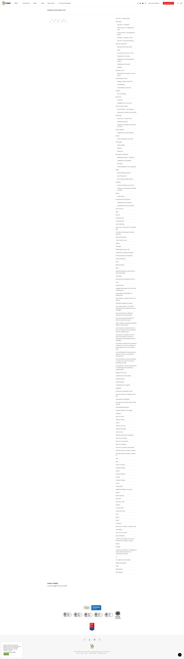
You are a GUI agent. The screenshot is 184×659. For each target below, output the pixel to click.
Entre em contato (120, 416)
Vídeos (117, 268)
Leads (118, 50)
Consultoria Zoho (120, 218)
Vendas (117, 520)
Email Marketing (121, 84)
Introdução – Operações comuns (125, 37)
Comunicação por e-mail (121, 78)
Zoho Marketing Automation (122, 407)
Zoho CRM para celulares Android (125, 179)
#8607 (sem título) (120, 265)
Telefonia (118, 90)
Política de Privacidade (121, 429)
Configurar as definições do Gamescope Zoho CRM (126, 125)
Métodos (118, 243)
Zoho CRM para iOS (121, 176)
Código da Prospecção (121, 563)
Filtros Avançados (120, 129)
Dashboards (120, 151)
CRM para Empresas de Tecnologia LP (125, 435)
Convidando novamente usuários (123, 375)
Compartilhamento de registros (123, 385)
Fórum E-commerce (120, 464)
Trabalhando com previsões (123, 64)
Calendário (118, 182)
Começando (118, 21)
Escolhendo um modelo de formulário (124, 252)
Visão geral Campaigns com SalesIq (124, 303)
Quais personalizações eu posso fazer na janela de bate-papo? (125, 272)
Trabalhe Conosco (102, 653)
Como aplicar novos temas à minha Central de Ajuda (126, 403)
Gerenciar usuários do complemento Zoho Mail (126, 395)
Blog (117, 461)
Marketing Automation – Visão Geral (125, 157)
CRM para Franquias (120, 480)
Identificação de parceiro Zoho (123, 249)
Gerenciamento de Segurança (123, 399)
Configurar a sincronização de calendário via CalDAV (126, 189)
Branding (118, 547)
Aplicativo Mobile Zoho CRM (123, 173)
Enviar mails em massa (121, 240)
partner (117, 517)
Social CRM (119, 100)
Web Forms (120, 163)
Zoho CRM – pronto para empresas (125, 40)
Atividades (119, 67)
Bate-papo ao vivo (120, 70)
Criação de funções (120, 379)
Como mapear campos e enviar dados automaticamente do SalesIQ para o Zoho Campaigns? (125, 308)
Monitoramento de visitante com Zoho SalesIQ (126, 74)
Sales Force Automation (121, 43)
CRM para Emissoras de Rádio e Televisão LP (125, 454)
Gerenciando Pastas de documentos (125, 205)
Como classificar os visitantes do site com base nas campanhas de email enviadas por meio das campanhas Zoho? (126, 329)
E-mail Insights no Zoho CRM (124, 87)
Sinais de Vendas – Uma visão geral (125, 109)
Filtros (117, 261)
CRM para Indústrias (120, 474)
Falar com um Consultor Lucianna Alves (125, 447)
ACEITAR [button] (6, 654)
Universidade (119, 276)
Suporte (117, 492)
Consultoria (118, 523)
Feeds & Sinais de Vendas (122, 106)
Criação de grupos (120, 382)
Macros (117, 193)
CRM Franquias (119, 486)
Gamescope (118, 115)
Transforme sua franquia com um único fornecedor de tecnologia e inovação (125, 539)
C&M (117, 514)
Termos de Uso (119, 432)
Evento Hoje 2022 (120, 495)
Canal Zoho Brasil (120, 221)
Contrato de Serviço (120, 511)
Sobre (78, 653)
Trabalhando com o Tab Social (124, 103)
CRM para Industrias (120, 467)
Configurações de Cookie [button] (10, 652)
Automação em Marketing (122, 154)
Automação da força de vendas (124, 47)
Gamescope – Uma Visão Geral (124, 118)
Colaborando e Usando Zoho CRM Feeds (126, 112)
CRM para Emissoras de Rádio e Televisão (125, 450)
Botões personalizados (121, 237)
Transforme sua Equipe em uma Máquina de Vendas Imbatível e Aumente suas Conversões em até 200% (126, 551)
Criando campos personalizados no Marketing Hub (124, 294)
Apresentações (119, 569)
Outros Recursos (120, 208)
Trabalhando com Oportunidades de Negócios (125, 60)
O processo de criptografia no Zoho (124, 391)
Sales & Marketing (120, 224)
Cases (117, 282)
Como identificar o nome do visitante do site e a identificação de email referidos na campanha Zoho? (126, 367)
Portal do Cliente (119, 285)
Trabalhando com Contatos (123, 56)
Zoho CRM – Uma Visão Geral (123, 18)
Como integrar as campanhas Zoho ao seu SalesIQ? (126, 299)
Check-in (118, 135)
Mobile (117, 169)
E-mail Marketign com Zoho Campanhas (126, 166)
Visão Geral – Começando (123, 24)
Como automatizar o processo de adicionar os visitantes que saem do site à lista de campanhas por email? (126, 360)
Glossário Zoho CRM (120, 425)
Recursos (118, 215)
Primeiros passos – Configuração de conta (125, 28)
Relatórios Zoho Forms (121, 372)
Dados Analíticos (121, 145)
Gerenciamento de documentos (123, 199)
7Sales (117, 566)
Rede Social (118, 97)
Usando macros (121, 196)
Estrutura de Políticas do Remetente (124, 255)
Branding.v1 (118, 413)
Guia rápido (118, 246)
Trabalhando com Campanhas (124, 160)
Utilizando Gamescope (122, 121)
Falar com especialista (121, 444)
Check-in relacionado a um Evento (125, 139)
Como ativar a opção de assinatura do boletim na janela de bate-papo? (125, 319)
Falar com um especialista (122, 441)
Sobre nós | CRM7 (120, 501)
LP (116, 556)
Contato (86, 653)
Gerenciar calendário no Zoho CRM (125, 185)
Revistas (118, 543)
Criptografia (118, 388)
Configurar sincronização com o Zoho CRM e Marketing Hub (126, 289)
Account (118, 483)
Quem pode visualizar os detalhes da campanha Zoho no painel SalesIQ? (124, 314)
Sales (117, 458)
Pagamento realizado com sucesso (124, 489)
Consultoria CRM (120, 508)
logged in (55, 585)
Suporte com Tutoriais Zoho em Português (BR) (126, 228)
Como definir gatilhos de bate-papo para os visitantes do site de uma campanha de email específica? (126, 354)
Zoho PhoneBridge (121, 93)
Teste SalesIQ (119, 529)
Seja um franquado (120, 535)
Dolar (117, 211)
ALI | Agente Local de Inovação (123, 559)
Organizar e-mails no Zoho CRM (124, 81)
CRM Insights (119, 142)
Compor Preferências (121, 258)
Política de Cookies (120, 419)
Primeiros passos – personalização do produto (126, 33)
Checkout (118, 477)
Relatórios (119, 148)
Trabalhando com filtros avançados (125, 132)
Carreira (117, 422)
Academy (118, 505)
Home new (118, 498)
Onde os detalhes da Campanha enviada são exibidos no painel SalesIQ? (126, 324)
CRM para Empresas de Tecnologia (124, 410)
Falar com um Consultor (121, 438)
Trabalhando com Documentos (124, 202)
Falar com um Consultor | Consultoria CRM (126, 526)
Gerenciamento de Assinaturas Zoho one (125, 279)
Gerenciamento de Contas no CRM (125, 53)
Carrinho (118, 471)
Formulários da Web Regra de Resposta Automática (125, 233)
